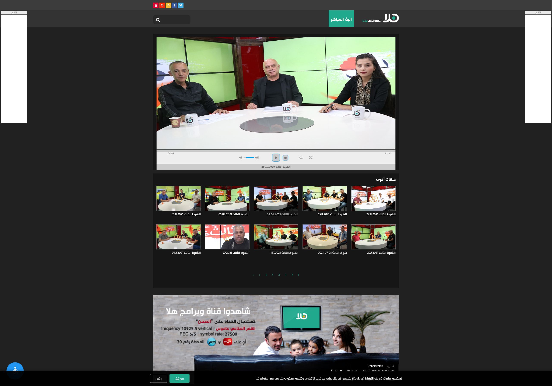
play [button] (276, 157)
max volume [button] (257, 157)
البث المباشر (341, 19)
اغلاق (538, 12)
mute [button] (241, 157)
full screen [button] (311, 157)
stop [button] (285, 158)
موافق (179, 378)
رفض (158, 378)
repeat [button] (301, 157)
